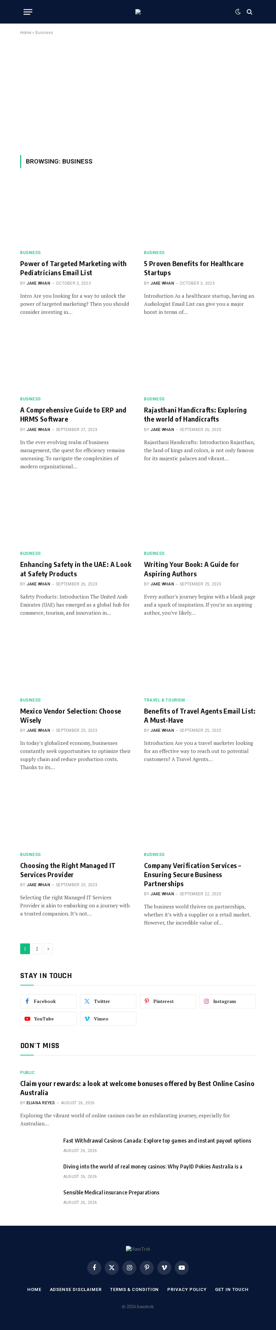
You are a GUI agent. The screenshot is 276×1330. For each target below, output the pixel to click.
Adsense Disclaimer (76, 1289)
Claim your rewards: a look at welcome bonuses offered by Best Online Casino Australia (137, 1088)
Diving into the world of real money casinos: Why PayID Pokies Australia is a (152, 1166)
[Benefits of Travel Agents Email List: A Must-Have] (200, 660)
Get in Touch (232, 1289)
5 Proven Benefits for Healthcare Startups (194, 268)
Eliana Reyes (41, 1103)
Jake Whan (38, 283)
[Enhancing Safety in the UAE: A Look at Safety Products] (76, 513)
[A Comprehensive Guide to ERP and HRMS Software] (76, 359)
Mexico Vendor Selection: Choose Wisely (70, 715)
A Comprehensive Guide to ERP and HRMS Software (73, 414)
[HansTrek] (138, 12)
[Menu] (28, 12)
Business (30, 252)
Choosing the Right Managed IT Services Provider (68, 869)
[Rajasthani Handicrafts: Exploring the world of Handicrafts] (200, 359)
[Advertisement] (138, 94)
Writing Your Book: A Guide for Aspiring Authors (191, 568)
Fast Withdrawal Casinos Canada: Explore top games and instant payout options (157, 1140)
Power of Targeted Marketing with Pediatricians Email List (73, 268)
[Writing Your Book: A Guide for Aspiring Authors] (200, 513)
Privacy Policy (187, 1289)
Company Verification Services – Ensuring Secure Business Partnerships (192, 874)
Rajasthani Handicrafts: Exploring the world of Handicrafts (195, 414)
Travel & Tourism (164, 700)
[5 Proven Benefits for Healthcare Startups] (200, 212)
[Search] (248, 12)
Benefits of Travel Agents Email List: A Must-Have (200, 715)
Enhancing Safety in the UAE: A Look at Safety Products (75, 568)
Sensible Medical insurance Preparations (111, 1192)
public (27, 1072)
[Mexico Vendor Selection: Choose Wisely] (76, 660)
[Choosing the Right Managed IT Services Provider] (76, 814)
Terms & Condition (134, 1289)
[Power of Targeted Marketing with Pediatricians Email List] (76, 212)
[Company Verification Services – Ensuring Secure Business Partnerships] (200, 814)
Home (25, 32)
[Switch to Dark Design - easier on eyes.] (238, 12)
